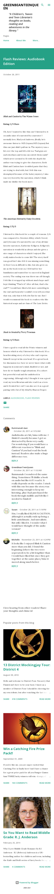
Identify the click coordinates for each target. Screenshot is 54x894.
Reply (15, 460)
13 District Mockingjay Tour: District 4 (26, 667)
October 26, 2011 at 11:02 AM (28, 470)
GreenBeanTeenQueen (21, 6)
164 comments (19, 783)
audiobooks (17, 398)
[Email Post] (5, 403)
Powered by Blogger (28, 882)
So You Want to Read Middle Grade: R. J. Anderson (26, 834)
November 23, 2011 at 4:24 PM (36, 539)
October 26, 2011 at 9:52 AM (27, 431)
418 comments (19, 699)
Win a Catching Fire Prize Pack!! (24, 750)
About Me (21, 40)
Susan (14, 509)
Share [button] (6, 407)
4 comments (18, 866)
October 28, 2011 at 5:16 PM (33, 509)
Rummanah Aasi (20, 428)
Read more (45, 699)
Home (6, 40)
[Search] (42, 5)
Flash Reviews (32, 398)
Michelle (16, 539)
